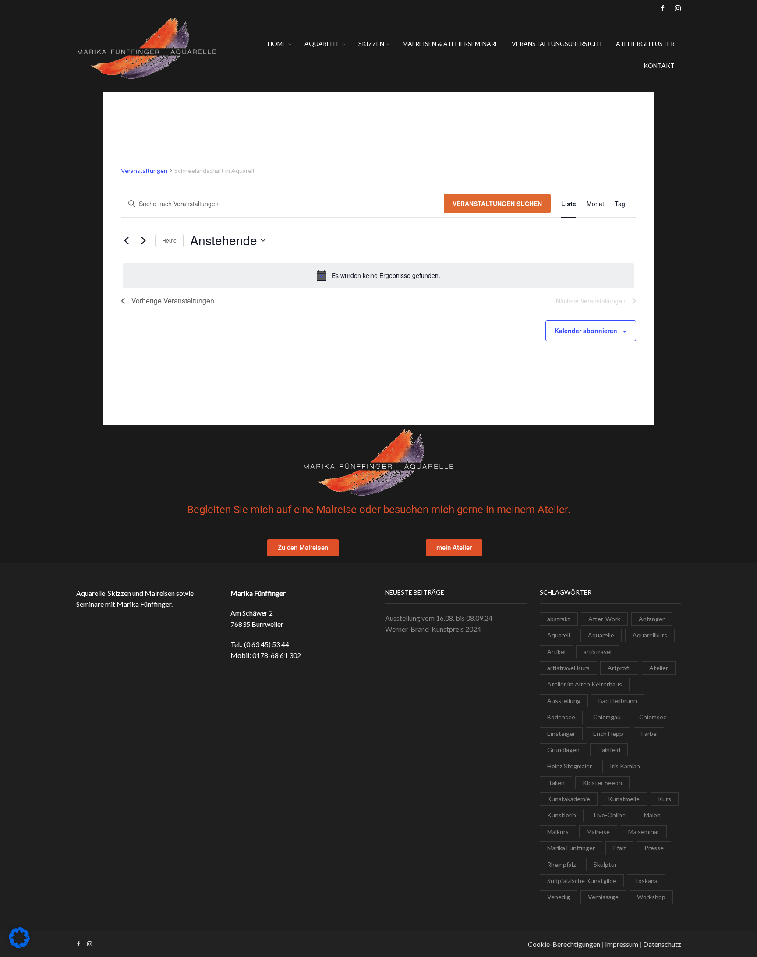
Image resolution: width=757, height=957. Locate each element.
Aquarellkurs (650, 635)
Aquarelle (322, 43)
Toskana (646, 880)
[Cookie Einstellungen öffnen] (19, 946)
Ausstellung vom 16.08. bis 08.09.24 (438, 618)
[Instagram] (89, 944)
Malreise (598, 831)
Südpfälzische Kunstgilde (581, 880)
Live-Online (610, 815)
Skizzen (371, 43)
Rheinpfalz (561, 864)
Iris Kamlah (625, 766)
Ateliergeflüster (645, 43)
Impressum (621, 944)
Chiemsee (653, 717)
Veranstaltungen (144, 170)
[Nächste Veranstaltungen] (143, 240)
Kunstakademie (568, 798)
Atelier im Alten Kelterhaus (584, 684)
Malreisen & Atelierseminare (451, 43)
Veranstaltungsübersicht (557, 43)
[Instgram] (678, 8)
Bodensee (561, 717)
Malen (652, 815)
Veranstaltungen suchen (497, 203)
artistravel (598, 651)
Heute (169, 240)
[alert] (378, 275)
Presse (654, 847)
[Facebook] (663, 8)
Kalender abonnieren (586, 330)
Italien (556, 782)
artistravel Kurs (568, 668)
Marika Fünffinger (571, 847)
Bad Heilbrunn (617, 700)
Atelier (658, 668)
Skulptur (605, 864)
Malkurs (558, 831)
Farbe (649, 733)
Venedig (558, 897)
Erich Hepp (608, 733)
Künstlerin (561, 815)
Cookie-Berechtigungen (564, 944)
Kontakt (659, 65)
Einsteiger (561, 733)
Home (277, 43)
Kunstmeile (624, 798)
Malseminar (643, 831)
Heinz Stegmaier (569, 766)
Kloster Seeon (602, 782)
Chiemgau (607, 717)
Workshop (651, 897)
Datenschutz (662, 944)
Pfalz (619, 847)
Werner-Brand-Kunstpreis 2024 (433, 629)
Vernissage (603, 897)
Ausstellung (563, 700)
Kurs (664, 798)
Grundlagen (563, 749)
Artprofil (619, 668)
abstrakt (558, 619)
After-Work (604, 619)
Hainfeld (609, 749)
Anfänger (652, 619)
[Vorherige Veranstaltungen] (126, 240)
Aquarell (558, 635)
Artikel (556, 651)
